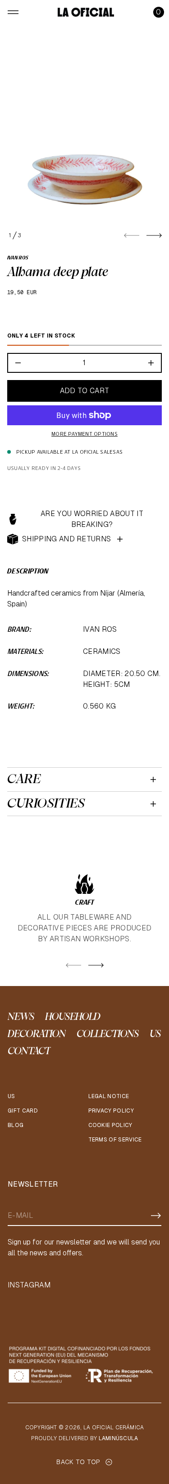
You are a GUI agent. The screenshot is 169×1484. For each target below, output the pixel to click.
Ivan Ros (17, 258)
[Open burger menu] (13, 12)
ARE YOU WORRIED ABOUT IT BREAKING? (92, 519)
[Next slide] (154, 235)
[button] (159, 12)
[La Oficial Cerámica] (86, 12)
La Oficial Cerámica (113, 1427)
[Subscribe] (156, 1215)
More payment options (84, 434)
